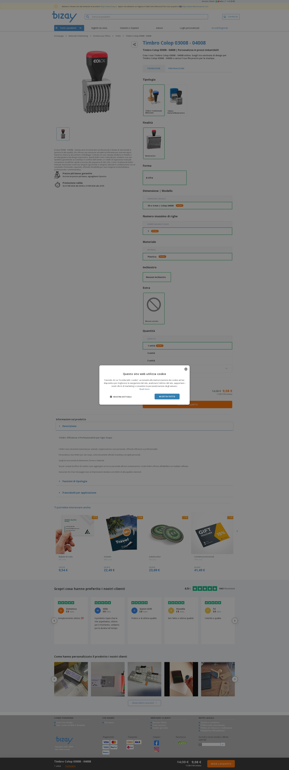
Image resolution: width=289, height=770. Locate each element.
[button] (120, 396)
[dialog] (144, 385)
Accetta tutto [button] (167, 396)
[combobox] (185, 369)
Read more (144, 389)
